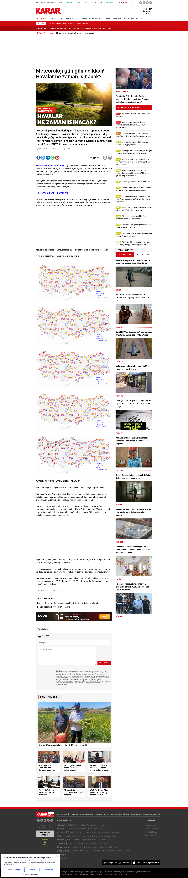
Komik (95, 847)
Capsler (82, 851)
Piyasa (72, 832)
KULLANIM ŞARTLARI (102, 814)
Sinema (89, 847)
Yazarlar (53, 19)
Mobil (72, 843)
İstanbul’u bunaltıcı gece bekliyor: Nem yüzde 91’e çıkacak (72, 28)
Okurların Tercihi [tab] (125, 255)
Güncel (43, 19)
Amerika (81, 828)
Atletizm (93, 836)
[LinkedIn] (48, 158)
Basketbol (76, 836)
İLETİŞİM (71, 814)
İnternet (79, 843)
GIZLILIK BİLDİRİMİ (118, 814)
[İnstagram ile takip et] (144, 2)
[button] (91, 158)
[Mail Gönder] (57, 158)
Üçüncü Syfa (80, 825)
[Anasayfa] (37, 18)
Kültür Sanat (132, 19)
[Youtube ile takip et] (140, 2)
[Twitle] (43, 158)
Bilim (106, 843)
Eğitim (58, 23)
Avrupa (89, 828)
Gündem (77, 847)
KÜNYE (78, 814)
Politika (51, 23)
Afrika (100, 828)
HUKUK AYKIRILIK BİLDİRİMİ (149, 814)
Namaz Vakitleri (152, 829)
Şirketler (115, 832)
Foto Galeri (63, 850)
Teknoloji (62, 843)
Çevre (85, 23)
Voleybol (85, 836)
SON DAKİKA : (41, 28)
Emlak (79, 832)
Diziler (69, 840)
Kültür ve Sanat (106, 851)
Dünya (62, 19)
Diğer (114, 836)
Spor (78, 19)
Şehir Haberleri (151, 835)
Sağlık (84, 840)
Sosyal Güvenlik (104, 832)
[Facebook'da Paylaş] (38, 158)
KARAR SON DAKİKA (45, 833)
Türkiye (78, 23)
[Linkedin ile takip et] (48, 820)
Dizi (83, 847)
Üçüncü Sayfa (68, 23)
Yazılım (100, 843)
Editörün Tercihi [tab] (143, 255)
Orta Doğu (72, 828)
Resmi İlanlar (118, 19)
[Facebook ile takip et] (147, 2)
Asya (95, 828)
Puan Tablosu (151, 832)
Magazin (77, 840)
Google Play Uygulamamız (118, 862)
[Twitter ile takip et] (150, 2)
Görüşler (106, 19)
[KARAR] (48, 11)
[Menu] (141, 18)
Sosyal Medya (90, 843)
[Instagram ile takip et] (51, 820)
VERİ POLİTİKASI (132, 814)
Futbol (68, 836)
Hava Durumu (151, 825)
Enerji (94, 832)
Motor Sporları (104, 836)
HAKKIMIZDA (62, 814)
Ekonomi (70, 19)
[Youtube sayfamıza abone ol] (45, 820)
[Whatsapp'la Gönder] (52, 158)
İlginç (101, 847)
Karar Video (94, 19)
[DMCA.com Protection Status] (45, 842)
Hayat (84, 19)
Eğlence (102, 840)
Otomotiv (87, 832)
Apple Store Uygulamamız (147, 862)
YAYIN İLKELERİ (87, 814)
